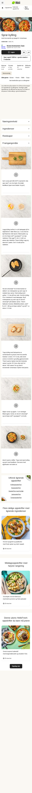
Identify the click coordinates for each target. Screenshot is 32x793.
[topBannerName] (16, 14)
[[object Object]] (24, 52)
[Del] (29, 52)
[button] (16, 128)
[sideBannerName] (16, 105)
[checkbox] (2, 41)
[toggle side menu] (2, 2)
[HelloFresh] (16, 2)
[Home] (2, 8)
